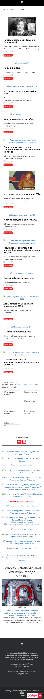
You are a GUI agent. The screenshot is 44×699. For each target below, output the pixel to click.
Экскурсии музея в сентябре (19, 119)
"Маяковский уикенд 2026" (18, 331)
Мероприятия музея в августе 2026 (22, 194)
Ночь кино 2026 (12, 67)
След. (25, 384)
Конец (31, 384)
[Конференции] (32, 401)
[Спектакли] (12, 423)
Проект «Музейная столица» (19, 278)
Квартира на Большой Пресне (22, 664)
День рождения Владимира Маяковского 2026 (18, 304)
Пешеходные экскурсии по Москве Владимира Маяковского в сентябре (22, 149)
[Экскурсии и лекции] (12, 412)
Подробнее (8, 55)
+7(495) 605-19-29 (22, 673)
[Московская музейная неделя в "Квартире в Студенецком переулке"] (22, 511)
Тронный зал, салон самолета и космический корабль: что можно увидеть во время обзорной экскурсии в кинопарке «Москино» (22, 612)
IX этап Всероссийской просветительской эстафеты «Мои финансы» (22, 362)
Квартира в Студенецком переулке (22, 671)
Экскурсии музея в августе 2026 (20, 219)
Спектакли (5, 425)
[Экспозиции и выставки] (12, 393)
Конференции (25, 404)
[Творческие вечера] (32, 412)
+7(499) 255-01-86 (22, 666)
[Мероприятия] (32, 392)
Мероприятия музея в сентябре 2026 (20, 92)
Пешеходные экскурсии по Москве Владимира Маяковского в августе (22, 250)
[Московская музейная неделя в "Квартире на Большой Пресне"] (22, 518)
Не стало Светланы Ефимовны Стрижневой (20, 41)
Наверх (22, 695)
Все (36, 384)
